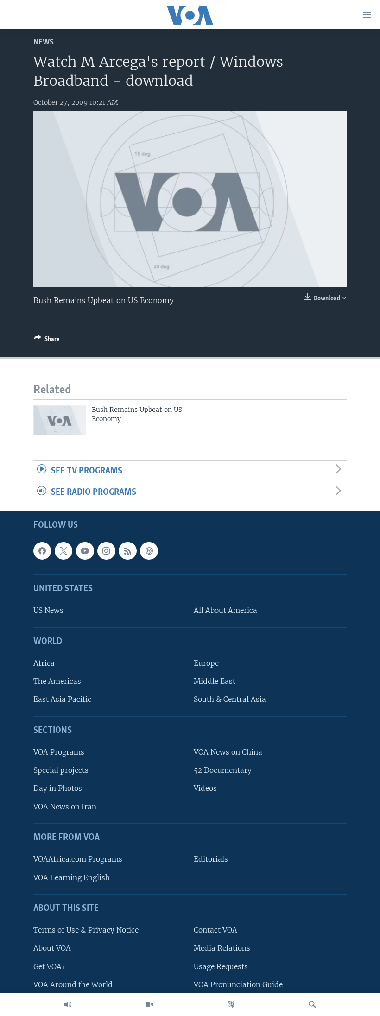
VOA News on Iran (64, 806)
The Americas (57, 681)
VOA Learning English (71, 877)
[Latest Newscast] (68, 1004)
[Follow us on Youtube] (85, 551)
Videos (205, 788)
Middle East (214, 681)
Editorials (211, 859)
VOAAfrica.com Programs (77, 859)
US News (48, 610)
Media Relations (222, 948)
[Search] (312, 1004)
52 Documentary (223, 770)
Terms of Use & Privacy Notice (86, 930)
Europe (206, 663)
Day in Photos (57, 788)
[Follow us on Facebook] (42, 551)
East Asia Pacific (62, 699)
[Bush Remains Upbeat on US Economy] (59, 420)
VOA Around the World (73, 984)
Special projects (61, 770)
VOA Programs (58, 752)
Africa (44, 663)
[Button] (47, 340)
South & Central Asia (230, 699)
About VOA (52, 948)
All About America (225, 610)
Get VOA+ (49, 966)
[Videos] (149, 1004)
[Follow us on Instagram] (106, 551)
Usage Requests (221, 966)
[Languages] (231, 1004)
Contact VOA (215, 930)
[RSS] (127, 551)
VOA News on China (228, 752)
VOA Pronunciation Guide (238, 984)
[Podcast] (149, 551)
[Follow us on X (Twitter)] (63, 551)
